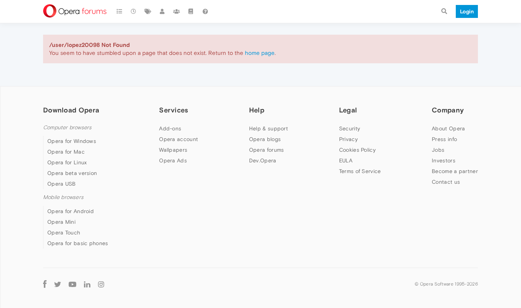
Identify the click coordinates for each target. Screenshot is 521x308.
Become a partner (455, 171)
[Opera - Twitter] (57, 284)
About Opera (448, 128)
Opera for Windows (71, 141)
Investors (443, 160)
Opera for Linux (67, 162)
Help (256, 110)
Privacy (348, 139)
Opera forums (266, 150)
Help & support (268, 128)
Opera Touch (63, 232)
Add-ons (170, 128)
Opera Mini (61, 222)
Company (448, 110)
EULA (345, 160)
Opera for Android (70, 211)
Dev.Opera (263, 160)
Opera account (178, 139)
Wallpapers (173, 150)
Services (173, 110)
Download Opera (71, 110)
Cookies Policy (357, 150)
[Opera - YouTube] (72, 284)
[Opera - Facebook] (44, 284)
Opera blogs (265, 139)
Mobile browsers (63, 197)
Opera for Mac (66, 152)
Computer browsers (67, 127)
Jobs (438, 150)
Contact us (446, 182)
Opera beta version (72, 173)
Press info (444, 139)
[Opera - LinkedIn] (87, 284)
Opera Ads (173, 160)
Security (349, 128)
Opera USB (61, 184)
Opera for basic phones (77, 243)
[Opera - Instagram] (101, 284)
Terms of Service (360, 171)
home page (260, 53)
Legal (348, 110)
